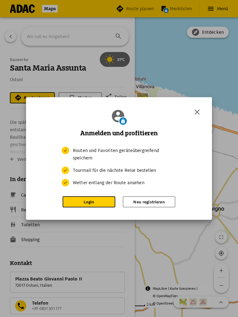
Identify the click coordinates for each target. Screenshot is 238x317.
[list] (119, 166)
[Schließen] (197, 112)
